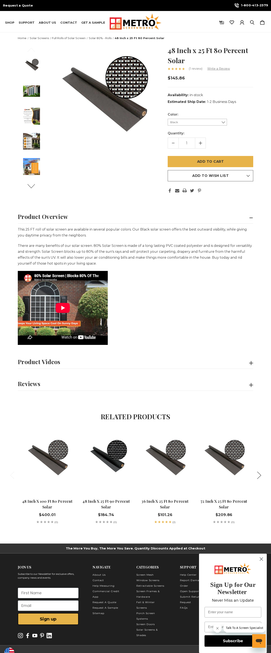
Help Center (188, 574)
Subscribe (233, 641)
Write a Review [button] (218, 69)
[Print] (185, 191)
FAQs (184, 607)
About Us (47, 22)
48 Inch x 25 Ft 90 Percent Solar (106, 504)
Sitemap (98, 613)
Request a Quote (18, 5)
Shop (9, 22)
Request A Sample (105, 607)
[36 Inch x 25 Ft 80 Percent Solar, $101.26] (165, 461)
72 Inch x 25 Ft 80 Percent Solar (223, 504)
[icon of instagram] (20, 635)
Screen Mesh (145, 574)
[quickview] (64, 448)
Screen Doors (145, 624)
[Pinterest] (199, 191)
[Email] (177, 191)
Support (27, 22)
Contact (68, 22)
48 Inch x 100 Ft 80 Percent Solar (47, 504)
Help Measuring (104, 585)
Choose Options (47, 481)
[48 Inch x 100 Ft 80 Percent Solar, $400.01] (47, 461)
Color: (173, 114)
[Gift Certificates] (222, 21)
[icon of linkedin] (49, 635)
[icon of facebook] (27, 635)
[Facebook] (170, 191)
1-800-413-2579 (254, 5)
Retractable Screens (150, 585)
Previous (33, 52)
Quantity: (176, 133)
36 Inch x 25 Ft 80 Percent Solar (164, 504)
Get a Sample (93, 22)
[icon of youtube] (34, 635)
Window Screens (147, 580)
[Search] (252, 21)
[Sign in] (242, 21)
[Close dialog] (261, 559)
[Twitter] (192, 191)
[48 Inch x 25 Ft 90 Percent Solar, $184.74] (106, 461)
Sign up (48, 619)
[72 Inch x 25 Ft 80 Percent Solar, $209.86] (224, 461)
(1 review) (196, 69)
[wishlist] (232, 21)
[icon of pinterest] (42, 635)
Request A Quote (104, 602)
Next (33, 188)
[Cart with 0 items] (262, 21)
